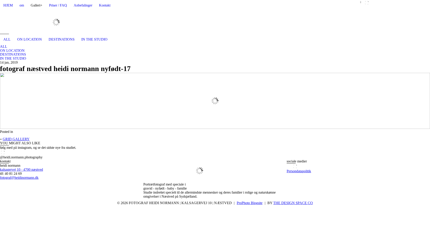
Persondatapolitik (299, 171)
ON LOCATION (29, 39)
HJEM (8, 5)
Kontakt (104, 5)
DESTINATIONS (62, 39)
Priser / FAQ (58, 5)
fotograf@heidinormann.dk (19, 177)
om (21, 5)
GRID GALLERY (16, 139)
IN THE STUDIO (94, 39)
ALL (7, 39)
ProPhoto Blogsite (249, 203)
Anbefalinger (83, 5)
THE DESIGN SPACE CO (293, 203)
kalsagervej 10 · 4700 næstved (21, 169)
